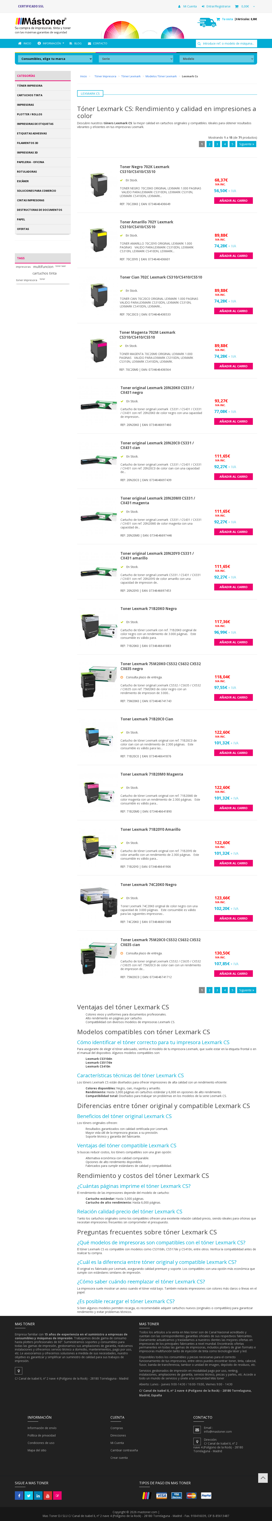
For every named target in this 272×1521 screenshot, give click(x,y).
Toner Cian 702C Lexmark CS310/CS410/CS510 (161, 277)
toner (42, 279)
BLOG (78, 43)
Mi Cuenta (190, 6)
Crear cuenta (119, 1458)
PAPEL (21, 219)
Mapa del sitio (37, 1450)
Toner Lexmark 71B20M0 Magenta (151, 774)
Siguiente (245, 144)
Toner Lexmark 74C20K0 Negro (148, 884)
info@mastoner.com (218, 1431)
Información (52, 43)
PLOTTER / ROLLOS (29, 114)
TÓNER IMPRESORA (29, 85)
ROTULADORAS (27, 171)
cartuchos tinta (45, 273)
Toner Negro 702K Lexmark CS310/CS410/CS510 (144, 169)
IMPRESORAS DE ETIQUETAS (35, 124)
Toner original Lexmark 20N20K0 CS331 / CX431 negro (157, 390)
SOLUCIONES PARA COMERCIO (36, 191)
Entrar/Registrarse (219, 6)
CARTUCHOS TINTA (29, 95)
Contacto (100, 43)
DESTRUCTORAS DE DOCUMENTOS (39, 210)
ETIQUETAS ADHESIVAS (32, 133)
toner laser (60, 266)
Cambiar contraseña (124, 1450)
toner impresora (26, 280)
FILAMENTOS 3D (27, 143)
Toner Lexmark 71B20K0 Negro (148, 608)
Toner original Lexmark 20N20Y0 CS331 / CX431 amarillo (157, 556)
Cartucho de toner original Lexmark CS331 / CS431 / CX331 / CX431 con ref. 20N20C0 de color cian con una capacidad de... (161, 468)
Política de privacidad (42, 1435)
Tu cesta (228, 19)
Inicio (27, 43)
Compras (116, 1428)
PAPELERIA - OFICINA (30, 162)
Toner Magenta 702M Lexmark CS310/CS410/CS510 (147, 335)
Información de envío (42, 1428)
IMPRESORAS (25, 105)
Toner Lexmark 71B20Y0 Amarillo (150, 829)
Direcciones (118, 1435)
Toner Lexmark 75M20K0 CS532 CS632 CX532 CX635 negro (160, 666)
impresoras (23, 267)
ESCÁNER (23, 181)
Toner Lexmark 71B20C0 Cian (146, 719)
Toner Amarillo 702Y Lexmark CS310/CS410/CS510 (146, 224)
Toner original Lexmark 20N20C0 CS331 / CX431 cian (157, 445)
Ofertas (23, 229)
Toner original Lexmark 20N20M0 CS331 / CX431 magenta (157, 501)
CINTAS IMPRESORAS (30, 200)
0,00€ (245, 6)
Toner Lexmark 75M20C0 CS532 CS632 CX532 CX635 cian (160, 942)
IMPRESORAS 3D (27, 152)
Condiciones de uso (41, 1443)
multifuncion (43, 267)
